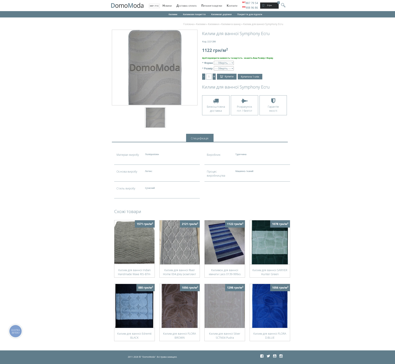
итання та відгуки (211, 6)
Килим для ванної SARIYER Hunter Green (269, 272)
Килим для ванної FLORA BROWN (179, 335)
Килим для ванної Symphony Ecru (263, 24)
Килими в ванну (231, 24)
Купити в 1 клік (250, 76)
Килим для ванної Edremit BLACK (134, 335)
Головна (188, 24)
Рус (157, 6)
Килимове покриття (194, 14)
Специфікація (199, 138)
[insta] (281, 356)
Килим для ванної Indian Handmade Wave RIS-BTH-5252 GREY (134, 272)
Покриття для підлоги (249, 14)
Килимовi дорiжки (221, 14)
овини (167, 6)
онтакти (232, 6)
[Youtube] (274, 356)
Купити (229, 76)
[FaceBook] (262, 356)
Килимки (213, 24)
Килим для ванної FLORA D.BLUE (269, 335)
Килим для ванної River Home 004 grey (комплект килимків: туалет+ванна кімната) (179, 272)
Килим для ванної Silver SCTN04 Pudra (224, 335)
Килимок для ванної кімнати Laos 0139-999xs (225, 272)
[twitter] (268, 356)
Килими (173, 14)
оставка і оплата (186, 6)
